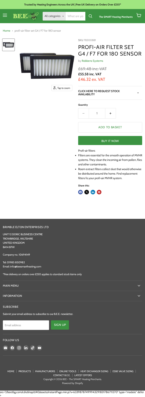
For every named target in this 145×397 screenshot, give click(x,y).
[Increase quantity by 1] (110, 113)
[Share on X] (86, 192)
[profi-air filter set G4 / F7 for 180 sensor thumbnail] (8, 45)
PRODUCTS (25, 371)
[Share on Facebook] (80, 192)
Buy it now (110, 141)
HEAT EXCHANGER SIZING (94, 371)
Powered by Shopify (72, 383)
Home (6, 30)
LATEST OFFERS (83, 375)
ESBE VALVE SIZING (123, 371)
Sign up (60, 325)
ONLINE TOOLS (67, 371)
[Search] (90, 16)
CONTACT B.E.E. (61, 375)
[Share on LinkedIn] (93, 192)
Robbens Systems (92, 61)
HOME (10, 371)
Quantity (83, 104)
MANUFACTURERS (45, 371)
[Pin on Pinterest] (99, 192)
